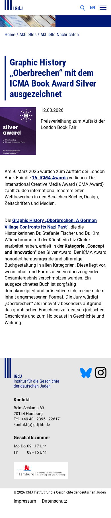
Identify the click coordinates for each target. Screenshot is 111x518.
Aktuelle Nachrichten (59, 34)
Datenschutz (54, 501)
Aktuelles (27, 34)
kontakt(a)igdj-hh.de (32, 424)
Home (10, 34)
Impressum (25, 501)
